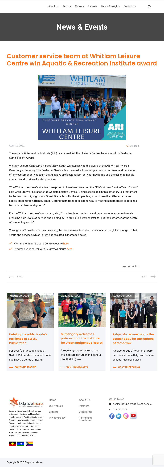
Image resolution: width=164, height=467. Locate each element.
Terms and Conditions (85, 419)
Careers (79, 6)
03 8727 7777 (120, 409)
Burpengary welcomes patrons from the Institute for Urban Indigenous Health (82, 338)
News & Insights (110, 6)
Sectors (66, 6)
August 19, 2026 (122, 296)
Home (52, 400)
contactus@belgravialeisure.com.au (132, 403)
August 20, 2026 (19, 296)
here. (66, 243)
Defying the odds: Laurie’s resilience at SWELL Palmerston (28, 338)
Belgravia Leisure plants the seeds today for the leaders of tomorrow (133, 338)
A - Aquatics (131, 266)
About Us (53, 6)
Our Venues (56, 405)
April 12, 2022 (17, 145)
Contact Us (130, 6)
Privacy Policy (57, 417)
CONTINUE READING (25, 367)
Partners (92, 6)
